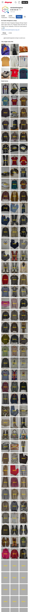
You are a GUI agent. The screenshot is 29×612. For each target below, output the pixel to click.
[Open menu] (2, 2)
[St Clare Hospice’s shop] (5, 10)
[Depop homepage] (8, 2)
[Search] (15, 2)
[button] (15, 10)
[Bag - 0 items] (19, 2)
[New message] (25, 17)
